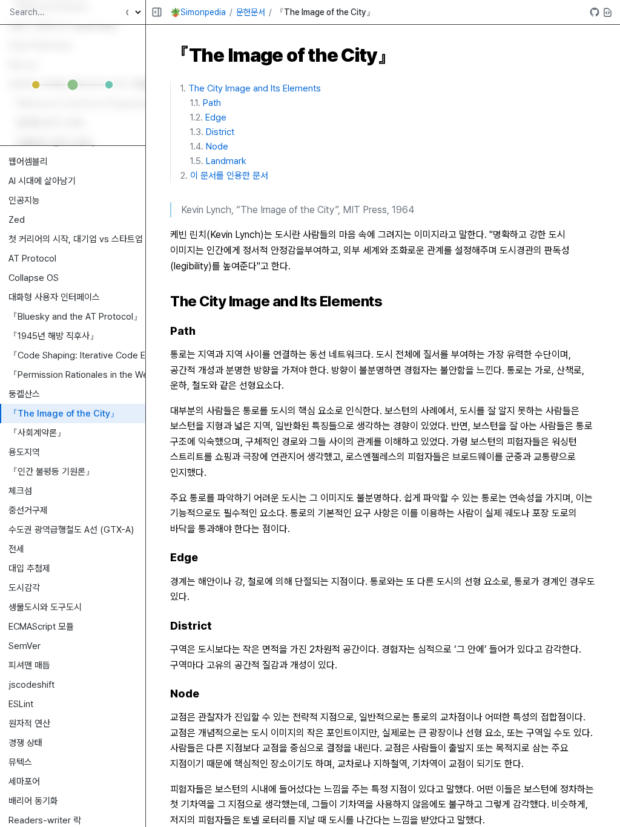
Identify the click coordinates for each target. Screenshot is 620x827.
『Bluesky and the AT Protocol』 (75, 316)
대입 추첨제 (29, 568)
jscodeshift (31, 684)
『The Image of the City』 (63, 413)
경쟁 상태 (25, 742)
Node (217, 146)
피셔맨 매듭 (29, 665)
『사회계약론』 (37, 432)
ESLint (20, 704)
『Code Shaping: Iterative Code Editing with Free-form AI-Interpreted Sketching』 (76, 355)
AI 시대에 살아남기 (42, 181)
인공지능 (24, 200)
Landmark (226, 161)
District (220, 132)
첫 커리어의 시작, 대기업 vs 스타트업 (75, 239)
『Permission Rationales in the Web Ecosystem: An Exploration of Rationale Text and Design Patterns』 (76, 374)
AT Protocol (32, 258)
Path (212, 102)
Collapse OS (33, 277)
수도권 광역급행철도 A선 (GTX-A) (71, 529)
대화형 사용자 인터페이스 (54, 297)
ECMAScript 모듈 (41, 626)
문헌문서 (250, 12)
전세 (16, 549)
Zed (16, 219)
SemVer (24, 646)
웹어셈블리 (28, 161)
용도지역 (24, 452)
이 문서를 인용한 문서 (229, 175)
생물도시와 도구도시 (45, 607)
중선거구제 (28, 510)
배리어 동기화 (33, 801)
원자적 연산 (29, 723)
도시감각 (24, 587)
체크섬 (20, 491)
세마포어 (24, 781)
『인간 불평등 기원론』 (51, 471)
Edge (215, 117)
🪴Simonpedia (198, 12)
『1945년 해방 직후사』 (53, 336)
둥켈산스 (24, 394)
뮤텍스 (20, 762)
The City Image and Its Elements (254, 88)
